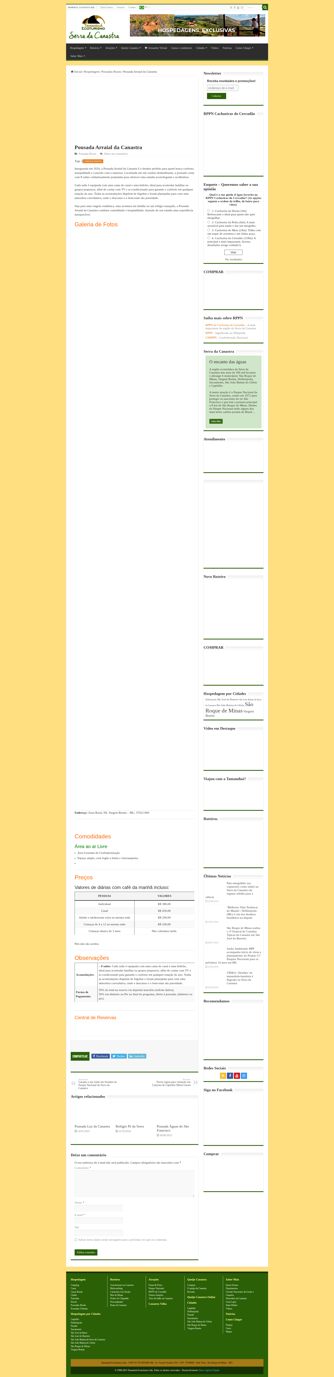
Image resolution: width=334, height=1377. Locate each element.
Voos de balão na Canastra (161, 1298)
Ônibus (229, 1325)
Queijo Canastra (129, 48)
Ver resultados (233, 259)
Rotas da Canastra (118, 1305)
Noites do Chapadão (119, 1298)
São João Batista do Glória (230, 705)
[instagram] (242, 7)
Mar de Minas (116, 1295)
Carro (228, 1328)
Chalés (74, 1295)
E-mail (80, 1215)
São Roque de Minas (229, 707)
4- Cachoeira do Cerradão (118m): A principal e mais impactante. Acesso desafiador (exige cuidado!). (231, 242)
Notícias (227, 48)
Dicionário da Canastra (236, 1298)
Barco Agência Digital (209, 1370)
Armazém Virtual (157, 48)
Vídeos (214, 48)
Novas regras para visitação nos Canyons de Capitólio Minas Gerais (171, 1082)
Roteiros (94, 48)
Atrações (110, 48)
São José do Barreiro (228, 699)
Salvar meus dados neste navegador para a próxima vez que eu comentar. (122, 1239)
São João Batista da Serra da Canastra (88, 1339)
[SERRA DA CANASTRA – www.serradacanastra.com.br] (94, 26)
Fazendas (75, 1298)
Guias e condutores (181, 48)
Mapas (229, 1331)
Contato (131, 7)
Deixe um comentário (116, 153)
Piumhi (74, 1326)
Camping (75, 1285)
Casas (73, 1288)
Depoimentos (232, 1288)
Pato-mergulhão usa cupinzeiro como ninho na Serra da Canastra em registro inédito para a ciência (231, 890)
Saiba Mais (216, 421)
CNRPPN (211, 337)
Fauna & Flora (155, 1285)
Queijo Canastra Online (201, 1297)
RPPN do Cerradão (157, 1291)
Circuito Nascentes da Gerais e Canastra (240, 1293)
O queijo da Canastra (196, 1288)
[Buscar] (265, 7)
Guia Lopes (231, 1302)
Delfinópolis (210, 700)
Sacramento (76, 1329)
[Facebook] (234, 7)
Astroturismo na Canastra (122, 1285)
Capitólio (75, 1319)
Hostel (74, 1302)
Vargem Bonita (93, 161)
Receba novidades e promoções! (231, 81)
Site (77, 1227)
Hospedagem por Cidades (86, 1313)
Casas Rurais (77, 1291)
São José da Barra (79, 1332)
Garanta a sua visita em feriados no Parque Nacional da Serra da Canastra (97, 1084)
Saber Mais (76, 56)
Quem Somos (106, 7)
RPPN (209, 332)
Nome (79, 1202)
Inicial (77, 71)
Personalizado (116, 1302)
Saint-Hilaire (231, 1305)
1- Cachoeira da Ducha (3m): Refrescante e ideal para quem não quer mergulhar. (231, 214)
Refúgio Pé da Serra (130, 1126)
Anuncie (120, 7)
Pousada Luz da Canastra (92, 1126)
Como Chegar (243, 48)
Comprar (191, 1285)
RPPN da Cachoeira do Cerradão (225, 325)
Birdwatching (116, 1288)
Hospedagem (77, 48)
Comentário (83, 1167)
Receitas (191, 1291)
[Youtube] (238, 7)
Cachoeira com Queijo (120, 1291)
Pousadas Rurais (111, 71)
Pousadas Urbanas (79, 1308)
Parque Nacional (156, 1288)
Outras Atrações (156, 1295)
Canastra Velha (158, 1303)
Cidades (200, 48)
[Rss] (231, 7)
